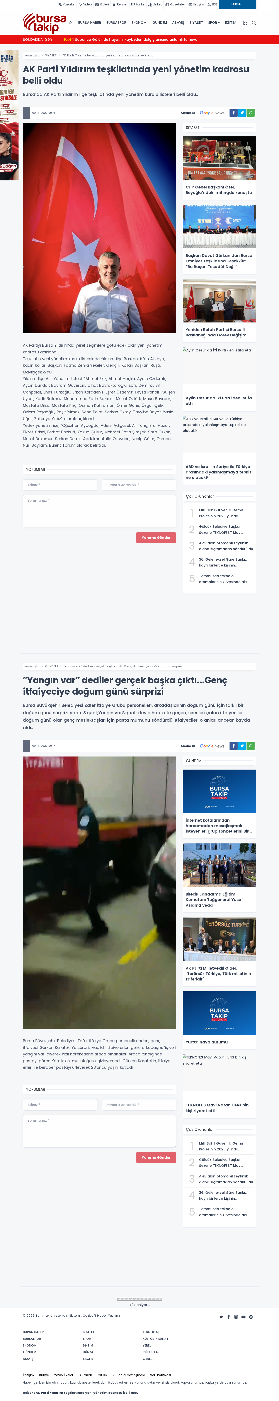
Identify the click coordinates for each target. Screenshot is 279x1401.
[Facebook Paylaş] (234, 113)
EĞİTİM (230, 22)
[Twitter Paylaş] (242, 113)
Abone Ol (188, 113)
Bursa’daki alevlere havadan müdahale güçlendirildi (115, 39)
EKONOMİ (139, 22)
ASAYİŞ (178, 22)
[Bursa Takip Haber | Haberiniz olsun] (44, 22)
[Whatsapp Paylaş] (251, 113)
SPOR (212, 22)
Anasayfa (32, 55)
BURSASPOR (116, 22)
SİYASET (196, 22)
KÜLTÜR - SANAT (57, 1299)
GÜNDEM (159, 22)
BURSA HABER (89, 22)
